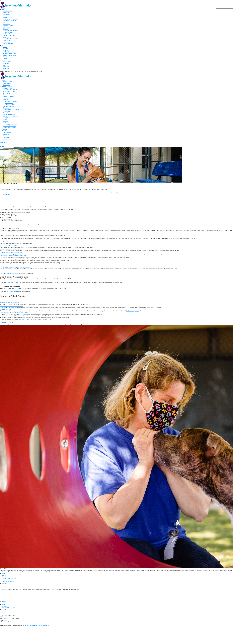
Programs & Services (7, 15)
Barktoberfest (6, 56)
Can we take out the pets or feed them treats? (11, 252)
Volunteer (5, 48)
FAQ (4, 65)
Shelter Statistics (7, 61)
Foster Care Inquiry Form (11, 52)
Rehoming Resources (8, 25)
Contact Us (6, 63)
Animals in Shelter (7, 11)
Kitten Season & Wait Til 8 (9, 20)
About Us (4, 60)
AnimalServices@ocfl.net (6, 622)
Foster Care (6, 50)
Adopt (3, 9)
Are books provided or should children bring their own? (13, 245)
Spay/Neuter (6, 37)
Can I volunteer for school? (6, 322)
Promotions (6, 12)
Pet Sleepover (6, 27)
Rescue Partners (9, 32)
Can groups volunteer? (5, 309)
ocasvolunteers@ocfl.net (25, 319)
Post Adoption (6, 14)
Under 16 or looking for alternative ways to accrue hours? (14, 312)
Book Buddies (6, 241)
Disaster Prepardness (8, 43)
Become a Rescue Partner (11, 30)
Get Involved (5, 45)
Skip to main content (5, 0)
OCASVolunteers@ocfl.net (13, 282)
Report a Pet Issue (7, 17)
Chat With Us (6, 68)
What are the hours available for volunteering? (11, 306)
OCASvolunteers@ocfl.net (13, 273)
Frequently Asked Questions (8, 607)
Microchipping (6, 40)
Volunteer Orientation (116, 193)
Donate (5, 47)
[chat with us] (116, 142)
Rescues (5, 29)
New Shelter (6, 66)
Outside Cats (6, 42)
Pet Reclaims (6, 24)
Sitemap (47, 625)
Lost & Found (6, 22)
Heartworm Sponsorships (9, 53)
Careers (5, 58)
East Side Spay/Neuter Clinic (12, 38)
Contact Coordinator (10, 34)
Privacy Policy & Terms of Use (30, 625)
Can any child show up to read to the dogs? (10, 249)
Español (2, 146)
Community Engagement (9, 55)
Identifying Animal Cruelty (11, 19)
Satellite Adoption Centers (9, 35)
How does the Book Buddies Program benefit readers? (13, 255)
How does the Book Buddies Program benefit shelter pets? (14, 267)
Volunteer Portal (7, 194)
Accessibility (41, 625)
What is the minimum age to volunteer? (9, 302)
